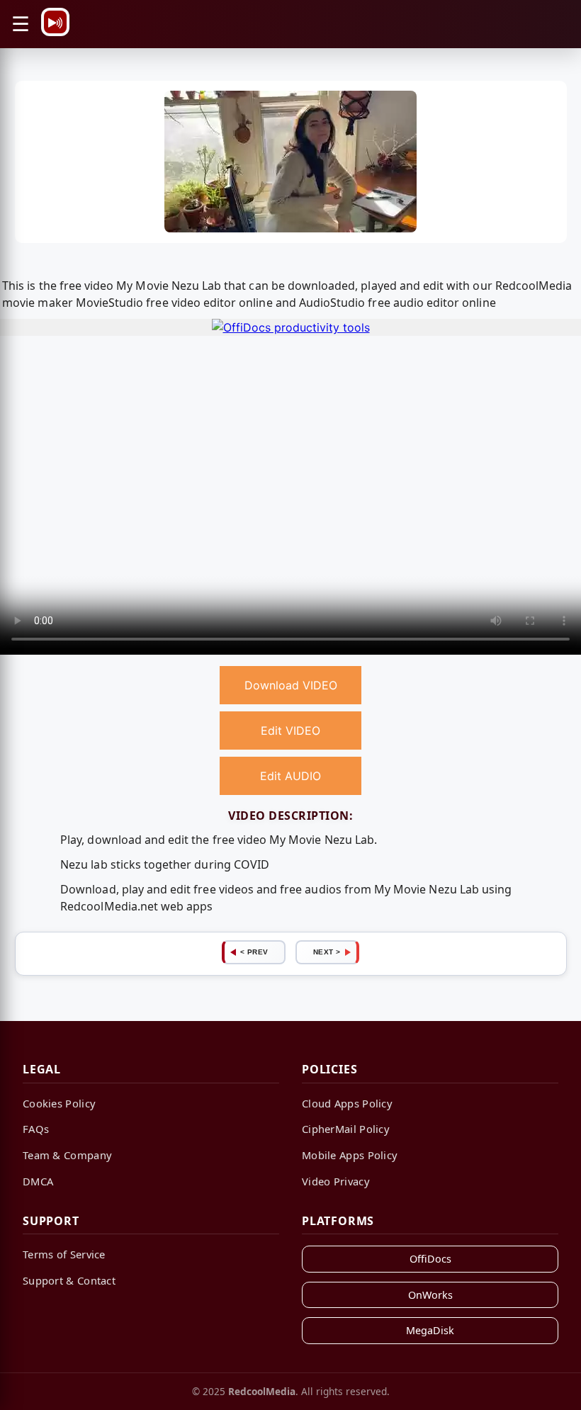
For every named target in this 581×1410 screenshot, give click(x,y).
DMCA (38, 1181)
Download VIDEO (290, 685)
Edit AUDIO (290, 776)
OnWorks (430, 1295)
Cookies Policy (59, 1103)
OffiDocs (430, 1258)
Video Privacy (336, 1181)
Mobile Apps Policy (349, 1155)
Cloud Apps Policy (347, 1103)
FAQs (36, 1129)
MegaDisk (430, 1330)
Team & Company (67, 1155)
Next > (327, 952)
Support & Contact (69, 1280)
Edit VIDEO (290, 730)
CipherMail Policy (346, 1129)
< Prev (254, 952)
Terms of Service (64, 1254)
